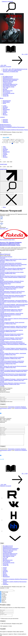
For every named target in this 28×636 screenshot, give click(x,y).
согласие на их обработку (21, 408)
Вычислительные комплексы (10, 80)
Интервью (5, 107)
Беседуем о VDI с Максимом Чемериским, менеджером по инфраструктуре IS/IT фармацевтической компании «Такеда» (11, 244)
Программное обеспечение (9, 85)
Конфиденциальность (5, 124)
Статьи (4, 105)
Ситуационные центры (8, 93)
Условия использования (6, 125)
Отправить (3, 621)
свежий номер (3, 164)
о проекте (2, 117)
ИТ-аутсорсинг (6, 92)
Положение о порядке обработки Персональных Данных (14, 129)
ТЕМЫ (1, 74)
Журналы (5, 114)
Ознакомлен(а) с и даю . (13, 407)
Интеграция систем (7, 90)
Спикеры (5, 112)
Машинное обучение (8, 81)
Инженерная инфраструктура (10, 84)
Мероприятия (6, 109)
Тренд (13, 239)
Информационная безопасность (10, 79)
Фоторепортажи (7, 100)
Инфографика (6, 102)
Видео (4, 103)
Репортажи (5, 94)
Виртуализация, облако (8, 86)
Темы (4, 146)
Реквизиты (5, 122)
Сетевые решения (7, 82)
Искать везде (5, 592)
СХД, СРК (5, 88)
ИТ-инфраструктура (8, 76)
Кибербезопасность (7, 77)
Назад (4, 207)
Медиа (1, 98)
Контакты (5, 120)
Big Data (5, 89)
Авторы (5, 110)
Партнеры (5, 119)
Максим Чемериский (5, 254)
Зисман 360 (5, 95)
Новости (5, 108)
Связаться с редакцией (7, 1)
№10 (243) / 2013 (4, 228)
